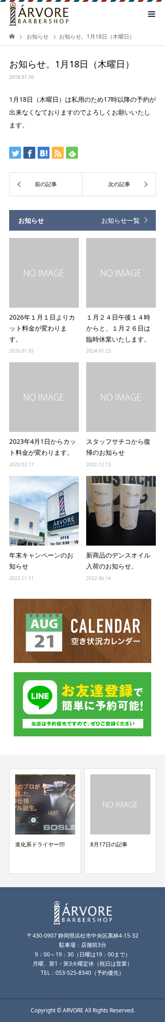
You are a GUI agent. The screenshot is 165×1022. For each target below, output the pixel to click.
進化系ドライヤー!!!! (40, 844)
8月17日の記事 (108, 844)
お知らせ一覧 (120, 220)
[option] (45, 821)
